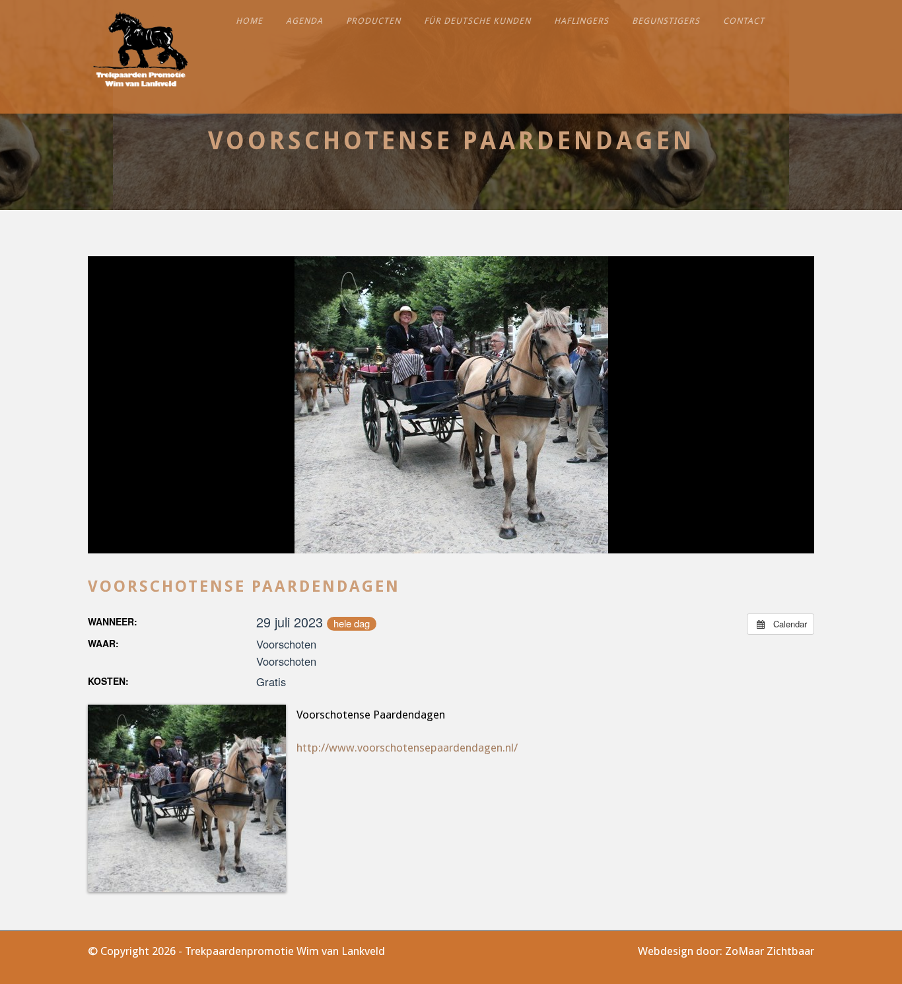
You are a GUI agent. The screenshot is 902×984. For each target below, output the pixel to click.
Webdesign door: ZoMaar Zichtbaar (726, 951)
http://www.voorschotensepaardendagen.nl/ (407, 747)
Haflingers (581, 21)
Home (249, 21)
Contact (744, 21)
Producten (373, 21)
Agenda (304, 21)
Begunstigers (666, 21)
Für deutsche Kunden (477, 21)
